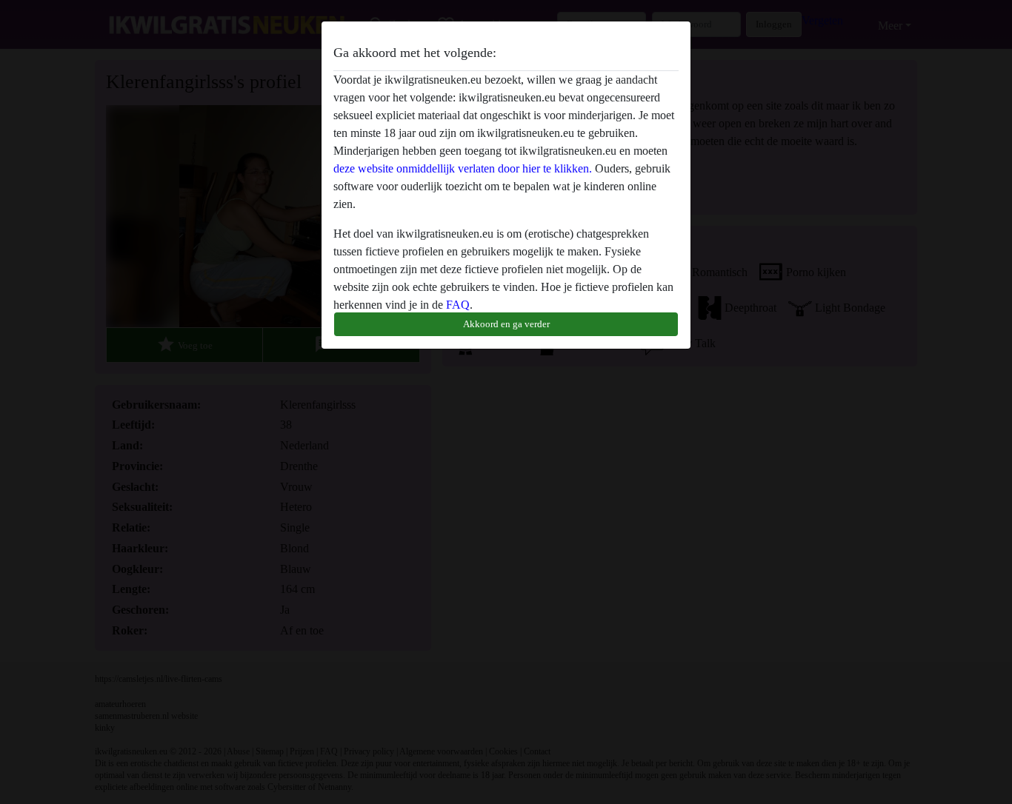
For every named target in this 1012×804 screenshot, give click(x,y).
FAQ (458, 304)
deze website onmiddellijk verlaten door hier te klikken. (462, 168)
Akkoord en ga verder (506, 323)
